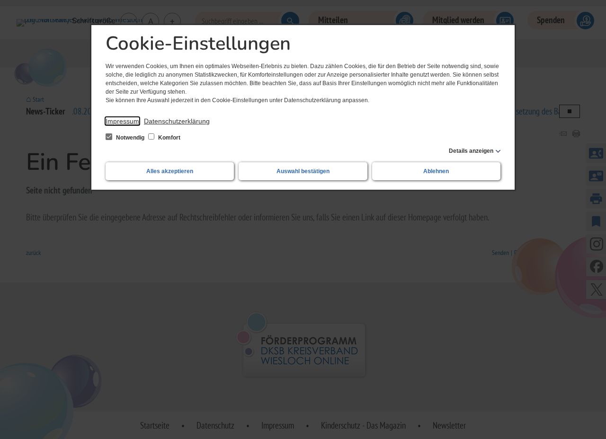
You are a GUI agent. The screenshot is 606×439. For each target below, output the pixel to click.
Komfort (168, 137)
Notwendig (130, 137)
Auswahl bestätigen (303, 171)
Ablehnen (436, 171)
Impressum (122, 121)
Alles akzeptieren (169, 171)
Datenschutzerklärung (177, 121)
